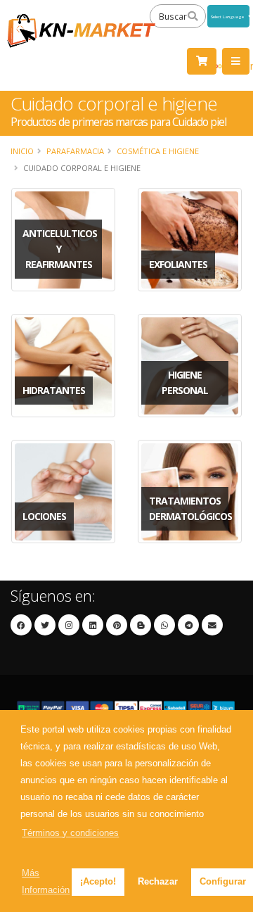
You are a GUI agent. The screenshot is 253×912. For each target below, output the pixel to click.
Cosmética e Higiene (158, 151)
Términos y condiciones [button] (70, 833)
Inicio (22, 151)
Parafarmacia (75, 151)
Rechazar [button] (158, 881)
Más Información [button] (46, 881)
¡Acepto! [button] (98, 881)
